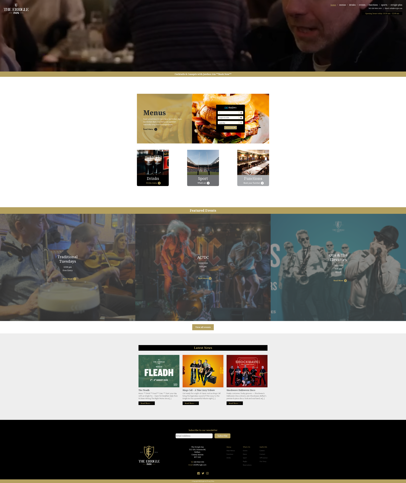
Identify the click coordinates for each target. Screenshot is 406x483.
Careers (262, 451)
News (245, 454)
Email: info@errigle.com (393, 8)
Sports (384, 4)
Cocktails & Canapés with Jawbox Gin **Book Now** (203, 74)
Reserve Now (230, 128)
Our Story (263, 461)
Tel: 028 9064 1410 (375, 8)
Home (333, 4)
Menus (342, 4)
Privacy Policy (210, 481)
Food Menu (148, 129)
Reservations (247, 465)
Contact (262, 454)
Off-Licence (263, 458)
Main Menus (231, 451)
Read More (67, 278)
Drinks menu (151, 183)
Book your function (252, 183)
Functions (373, 4)
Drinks (352, 4)
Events (362, 4)
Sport (245, 458)
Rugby (245, 461)
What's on (202, 183)
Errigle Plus (396, 4)
